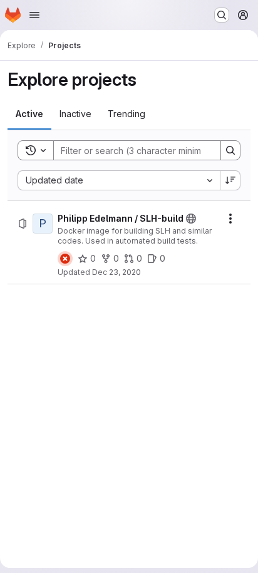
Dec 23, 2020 (116, 272)
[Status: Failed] (65, 258)
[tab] (29, 114)
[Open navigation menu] (34, 15)
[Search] (230, 150)
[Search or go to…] (221, 15)
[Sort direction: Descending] (230, 180)
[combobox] (119, 180)
